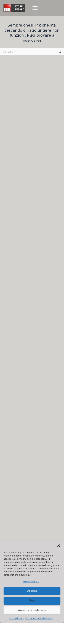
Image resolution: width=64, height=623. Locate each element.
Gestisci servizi (31, 581)
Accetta (32, 590)
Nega (32, 600)
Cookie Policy (16, 618)
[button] (58, 545)
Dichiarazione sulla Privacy (39, 618)
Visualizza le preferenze (32, 610)
